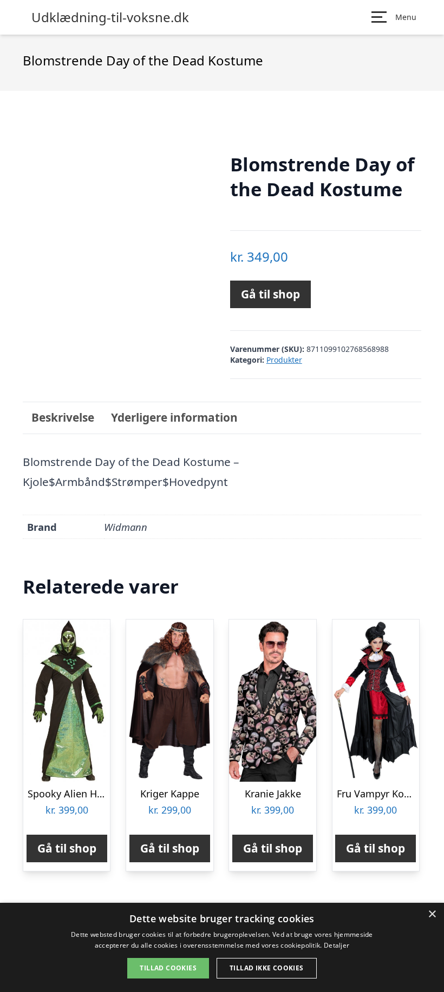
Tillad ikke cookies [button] (267, 968)
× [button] (432, 914)
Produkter (284, 360)
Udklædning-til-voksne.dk (110, 17)
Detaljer (336, 945)
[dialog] (222, 947)
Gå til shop (270, 294)
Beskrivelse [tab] (62, 417)
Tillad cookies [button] (168, 968)
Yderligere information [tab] (174, 417)
